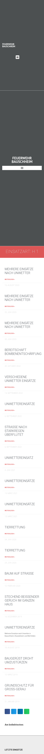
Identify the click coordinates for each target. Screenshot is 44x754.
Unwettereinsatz (19, 458)
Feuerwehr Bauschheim (8, 45)
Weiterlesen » (10, 279)
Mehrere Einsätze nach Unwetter (19, 271)
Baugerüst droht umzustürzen (19, 660)
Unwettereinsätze (20, 404)
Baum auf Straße (19, 573)
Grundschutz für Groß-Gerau (19, 687)
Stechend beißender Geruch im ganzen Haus (22, 600)
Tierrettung (15, 527)
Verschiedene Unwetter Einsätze (20, 379)
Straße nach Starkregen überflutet (16, 431)
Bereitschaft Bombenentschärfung (23, 352)
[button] (17, 57)
